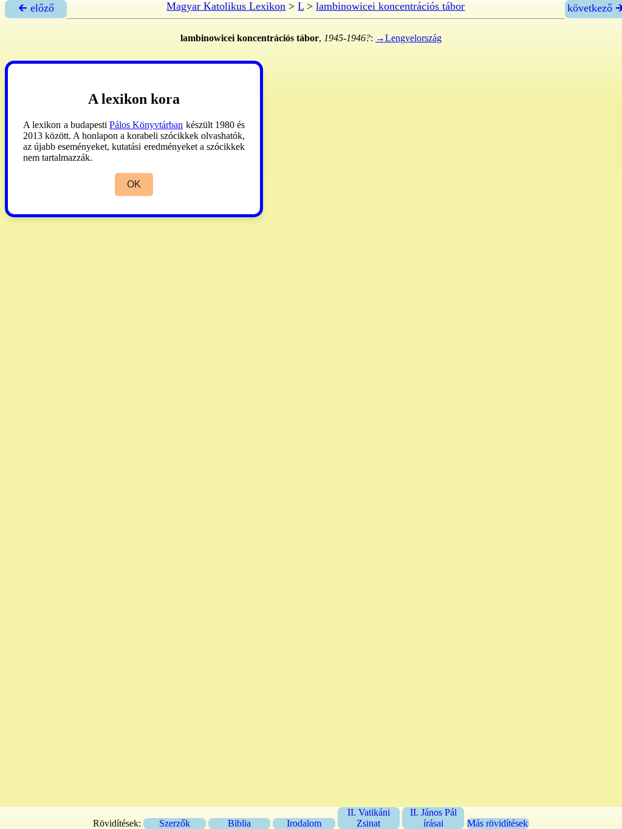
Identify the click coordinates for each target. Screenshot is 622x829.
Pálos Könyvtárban (146, 125)
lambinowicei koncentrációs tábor (390, 6)
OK (134, 184)
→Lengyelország (408, 38)
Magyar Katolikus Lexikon (225, 6)
